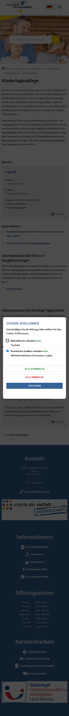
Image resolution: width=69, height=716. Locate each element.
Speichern (34, 385)
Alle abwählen (34, 377)
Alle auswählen (34, 368)
